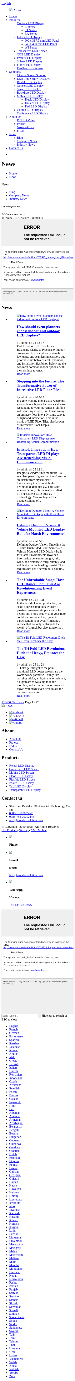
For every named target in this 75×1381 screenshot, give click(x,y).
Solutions (15, 71)
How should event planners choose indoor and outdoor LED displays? (38, 331)
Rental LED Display (29, 82)
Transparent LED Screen (32, 51)
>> (22, 702)
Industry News (26, 144)
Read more (23, 374)
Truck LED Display (37, 99)
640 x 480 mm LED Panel (41, 44)
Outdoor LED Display (30, 23)
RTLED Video (26, 120)
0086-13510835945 (21, 813)
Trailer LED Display (37, 103)
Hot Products (10, 830)
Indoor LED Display (29, 37)
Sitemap (24, 830)
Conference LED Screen (24, 769)
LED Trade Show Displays (33, 78)
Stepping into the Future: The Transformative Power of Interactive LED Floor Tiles (40, 385)
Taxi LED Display (36, 106)
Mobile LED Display (30, 96)
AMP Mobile (39, 830)
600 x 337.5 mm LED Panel (42, 40)
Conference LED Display (32, 113)
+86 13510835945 (20, 904)
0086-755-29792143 (21, 816)
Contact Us (16, 148)
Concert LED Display (30, 85)
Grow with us (25, 127)
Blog (20, 137)
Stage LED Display (29, 89)
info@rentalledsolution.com (26, 820)
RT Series (31, 30)
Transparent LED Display (25, 790)
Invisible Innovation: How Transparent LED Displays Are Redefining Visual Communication (38, 455)
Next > (16, 702)
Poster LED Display (29, 58)
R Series (30, 26)
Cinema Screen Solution (31, 75)
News (12, 134)
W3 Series (31, 47)
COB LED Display (29, 54)
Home (13, 16)
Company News (27, 141)
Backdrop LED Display (31, 92)
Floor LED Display (29, 64)
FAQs (20, 130)
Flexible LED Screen (30, 68)
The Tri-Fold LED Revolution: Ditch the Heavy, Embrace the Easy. (41, 652)
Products (14, 19)
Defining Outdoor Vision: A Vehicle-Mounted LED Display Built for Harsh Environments (41, 529)
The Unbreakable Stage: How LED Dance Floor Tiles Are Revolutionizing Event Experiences (40, 586)
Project (21, 123)
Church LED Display (30, 110)
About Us (15, 116)
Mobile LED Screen (21, 772)
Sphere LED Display (29, 61)
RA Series (31, 33)
